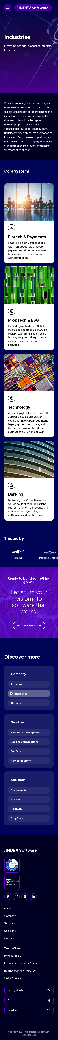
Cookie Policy (12, 977)
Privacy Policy (12, 955)
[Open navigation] (7, 7)
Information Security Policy (20, 963)
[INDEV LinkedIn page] (33, 896)
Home (7, 908)
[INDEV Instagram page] (16, 896)
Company (10, 915)
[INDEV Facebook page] (7, 896)
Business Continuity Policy (20, 970)
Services (9, 923)
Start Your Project (27, 625)
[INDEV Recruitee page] (24, 896)
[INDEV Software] (33, 7)
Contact (9, 938)
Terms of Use (12, 948)
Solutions (10, 930)
